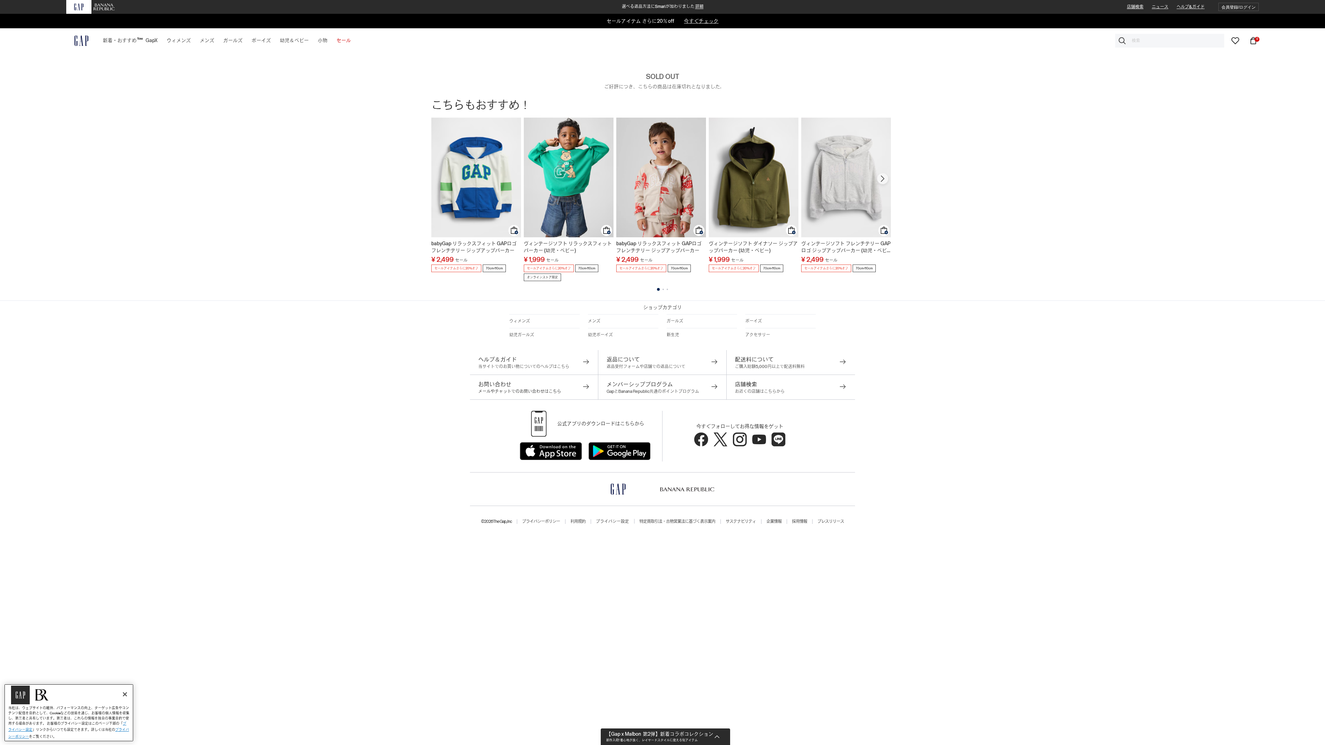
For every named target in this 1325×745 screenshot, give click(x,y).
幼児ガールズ (521, 334)
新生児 (673, 334)
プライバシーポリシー (541, 521)
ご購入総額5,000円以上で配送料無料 (770, 366)
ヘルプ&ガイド (1191, 6)
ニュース (1160, 6)
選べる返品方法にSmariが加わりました (663, 6)
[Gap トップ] (77, 41)
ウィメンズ (519, 321)
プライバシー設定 (612, 521)
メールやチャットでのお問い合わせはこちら (519, 391)
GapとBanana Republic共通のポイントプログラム (653, 391)
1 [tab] (658, 289)
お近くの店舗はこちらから (760, 391)
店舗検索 (1135, 6)
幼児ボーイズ (600, 334)
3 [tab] (667, 289)
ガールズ (675, 321)
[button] (1238, 7)
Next (882, 178)
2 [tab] (663, 289)
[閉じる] (124, 694)
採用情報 (799, 521)
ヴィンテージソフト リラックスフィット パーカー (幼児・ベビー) (568, 247)
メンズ (594, 321)
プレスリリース (830, 521)
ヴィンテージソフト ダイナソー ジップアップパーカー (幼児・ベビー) (753, 247)
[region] (69, 713)
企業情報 (774, 521)
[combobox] (1169, 41)
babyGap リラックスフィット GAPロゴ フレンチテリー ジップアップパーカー (474, 247)
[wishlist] (1235, 40)
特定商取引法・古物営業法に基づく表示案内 (677, 521)
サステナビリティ (741, 521)
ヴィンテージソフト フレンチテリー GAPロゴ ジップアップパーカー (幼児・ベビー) (846, 247)
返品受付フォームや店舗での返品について (646, 366)
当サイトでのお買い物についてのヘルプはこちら (523, 366)
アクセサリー (757, 334)
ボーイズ (753, 321)
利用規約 (578, 521)
